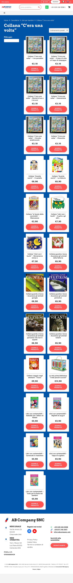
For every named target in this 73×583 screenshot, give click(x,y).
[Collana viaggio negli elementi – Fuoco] (35, 360)
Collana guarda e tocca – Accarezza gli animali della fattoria (58, 256)
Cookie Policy (32, 542)
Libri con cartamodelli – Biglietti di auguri (58, 415)
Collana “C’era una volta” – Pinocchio (58, 137)
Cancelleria (15, 20)
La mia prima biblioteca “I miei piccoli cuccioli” (58, 377)
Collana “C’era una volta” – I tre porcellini (34, 57)
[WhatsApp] (47, 7)
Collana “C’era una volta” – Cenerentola (58, 97)
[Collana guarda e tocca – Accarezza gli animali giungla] (35, 279)
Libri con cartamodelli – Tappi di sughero (58, 454)
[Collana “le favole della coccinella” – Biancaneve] (35, 199)
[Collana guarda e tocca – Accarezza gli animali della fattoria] (58, 239)
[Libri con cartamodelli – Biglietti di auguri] (58, 398)
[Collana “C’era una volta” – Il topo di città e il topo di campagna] (58, 41)
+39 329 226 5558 (61, 527)
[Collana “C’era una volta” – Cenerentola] (58, 81)
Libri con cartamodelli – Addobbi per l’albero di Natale (35, 415)
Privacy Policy (32, 540)
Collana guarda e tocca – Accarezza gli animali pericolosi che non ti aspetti (34, 337)
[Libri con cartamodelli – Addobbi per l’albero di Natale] (35, 398)
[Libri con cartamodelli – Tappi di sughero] (58, 438)
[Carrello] (69, 7)
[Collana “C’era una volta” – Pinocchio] (58, 121)
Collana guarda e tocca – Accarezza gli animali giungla (34, 296)
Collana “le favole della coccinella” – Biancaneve (34, 216)
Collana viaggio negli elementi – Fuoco (35, 377)
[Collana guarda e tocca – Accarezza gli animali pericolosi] (58, 279)
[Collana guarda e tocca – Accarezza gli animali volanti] (58, 319)
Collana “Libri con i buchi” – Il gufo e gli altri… (58, 216)
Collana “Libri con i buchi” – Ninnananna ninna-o (35, 256)
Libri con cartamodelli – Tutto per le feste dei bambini (35, 493)
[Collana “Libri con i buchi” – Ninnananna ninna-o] (35, 239)
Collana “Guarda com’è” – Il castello (35, 177)
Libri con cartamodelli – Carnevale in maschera (35, 454)
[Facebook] (29, 531)
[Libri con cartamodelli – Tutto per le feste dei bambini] (35, 476)
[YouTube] (35, 531)
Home (6, 20)
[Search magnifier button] (39, 7)
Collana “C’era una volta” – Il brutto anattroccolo (35, 138)
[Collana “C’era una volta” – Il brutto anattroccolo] (35, 121)
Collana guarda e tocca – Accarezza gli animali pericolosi (58, 296)
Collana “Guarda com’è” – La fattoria (58, 177)
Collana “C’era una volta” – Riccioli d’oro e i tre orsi (35, 98)
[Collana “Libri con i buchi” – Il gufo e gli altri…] (58, 199)
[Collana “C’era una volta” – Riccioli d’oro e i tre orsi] (35, 81)
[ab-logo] (6, 7)
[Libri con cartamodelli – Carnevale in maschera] (35, 438)
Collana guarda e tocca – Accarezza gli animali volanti (58, 336)
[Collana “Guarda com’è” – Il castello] (35, 161)
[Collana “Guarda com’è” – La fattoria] (58, 161)
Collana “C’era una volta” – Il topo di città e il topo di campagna (58, 58)
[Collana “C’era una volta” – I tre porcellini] (35, 41)
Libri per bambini (28, 20)
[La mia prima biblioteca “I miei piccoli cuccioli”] (58, 360)
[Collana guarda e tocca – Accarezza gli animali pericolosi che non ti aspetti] (35, 319)
